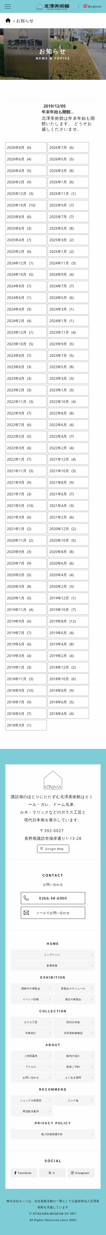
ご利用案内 (31, 1056)
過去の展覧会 (73, 999)
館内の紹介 (73, 1056)
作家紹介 (30, 1033)
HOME (8, 23)
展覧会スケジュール (73, 988)
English (95, 6)
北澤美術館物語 (73, 1033)
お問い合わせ (31, 1077)
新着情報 (52, 965)
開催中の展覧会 (30, 988)
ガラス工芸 (31, 1022)
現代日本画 (73, 1022)
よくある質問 (73, 1077)
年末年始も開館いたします (66, 112)
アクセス (30, 1066)
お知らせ (25, 20)
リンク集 (73, 1100)
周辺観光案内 (31, 1111)
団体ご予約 (73, 1066)
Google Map (54, 849)
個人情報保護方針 (52, 1134)
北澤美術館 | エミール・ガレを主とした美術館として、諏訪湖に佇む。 (52, 6)
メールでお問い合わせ (53, 913)
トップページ (52, 954)
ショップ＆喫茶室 (31, 1100)
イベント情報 (31, 999)
